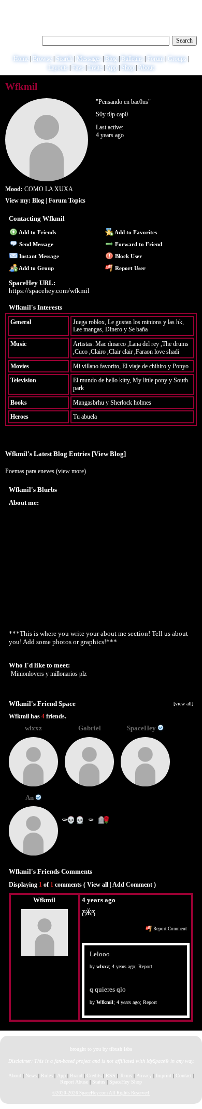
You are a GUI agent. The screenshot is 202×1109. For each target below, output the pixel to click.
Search (184, 40)
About (146, 67)
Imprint (163, 1075)
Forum (155, 58)
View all (97, 884)
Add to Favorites (135, 232)
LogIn (167, 7)
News (31, 1075)
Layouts (58, 67)
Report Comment (169, 928)
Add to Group (36, 268)
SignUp (188, 7)
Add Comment (132, 884)
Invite (95, 67)
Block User (127, 256)
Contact (184, 1075)
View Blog (109, 454)
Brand (76, 1075)
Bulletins (132, 58)
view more (71, 471)
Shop (127, 67)
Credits (94, 1075)
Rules (47, 1075)
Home (20, 58)
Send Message (35, 244)
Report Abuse (74, 1082)
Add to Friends (37, 232)
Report (145, 966)
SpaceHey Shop (125, 1082)
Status (98, 1082)
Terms (126, 1075)
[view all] (183, 703)
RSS (111, 1075)
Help (149, 7)
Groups (177, 58)
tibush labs (120, 1049)
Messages (89, 58)
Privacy (144, 1075)
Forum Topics (67, 200)
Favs (78, 67)
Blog (111, 58)
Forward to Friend (137, 244)
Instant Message (38, 256)
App (111, 67)
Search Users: (22, 39)
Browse (42, 58)
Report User (129, 268)
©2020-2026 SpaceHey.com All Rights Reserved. (101, 1092)
